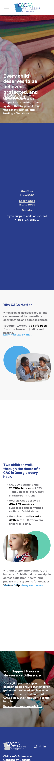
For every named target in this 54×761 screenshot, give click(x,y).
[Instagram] (35, 746)
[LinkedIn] (44, 746)
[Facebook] (40, 746)
